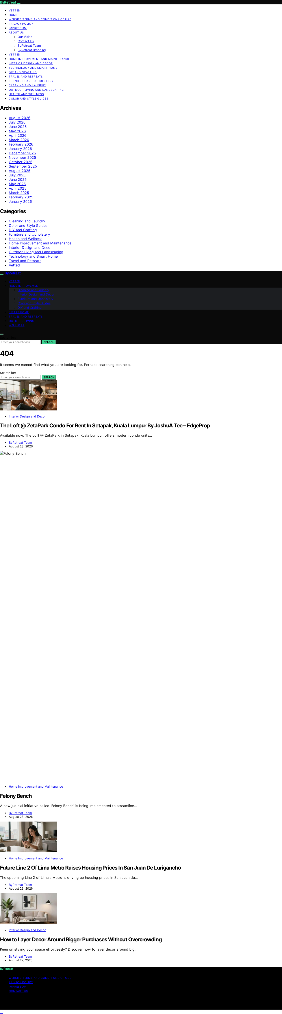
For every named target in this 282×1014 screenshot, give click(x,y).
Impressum (18, 28)
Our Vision (25, 37)
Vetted (14, 10)
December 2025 (22, 153)
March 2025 (19, 192)
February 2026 (21, 144)
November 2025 (22, 157)
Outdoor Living (21, 321)
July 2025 (17, 175)
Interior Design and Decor (31, 63)
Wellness (16, 325)
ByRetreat (8, 2)
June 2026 (18, 126)
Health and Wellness (26, 94)
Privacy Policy (21, 23)
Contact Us (26, 41)
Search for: (8, 337)
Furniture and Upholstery (31, 81)
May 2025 (17, 184)
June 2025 (18, 179)
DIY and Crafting (23, 72)
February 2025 (21, 197)
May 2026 (17, 131)
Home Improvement (24, 285)
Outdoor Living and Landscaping (36, 89)
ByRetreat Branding (32, 50)
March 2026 (19, 140)
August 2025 (19, 170)
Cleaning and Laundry (27, 85)
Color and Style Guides (28, 98)
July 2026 (17, 122)
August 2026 (19, 118)
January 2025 (20, 201)
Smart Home (19, 312)
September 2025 (23, 166)
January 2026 (20, 148)
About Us (16, 32)
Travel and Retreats (26, 76)
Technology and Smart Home (33, 67)
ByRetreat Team (29, 45)
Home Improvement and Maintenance (39, 59)
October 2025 (20, 162)
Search (49, 342)
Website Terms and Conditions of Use (40, 19)
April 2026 (17, 135)
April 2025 (17, 188)
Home (13, 15)
